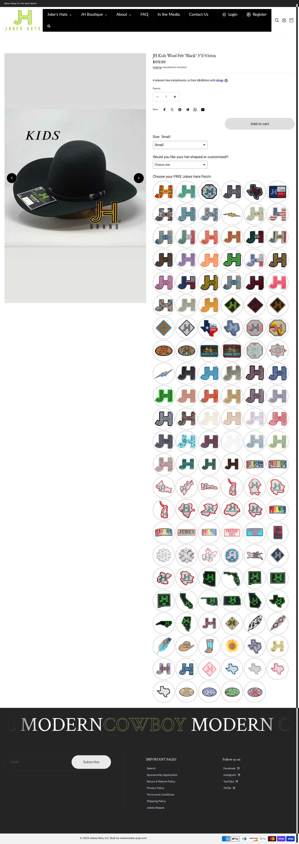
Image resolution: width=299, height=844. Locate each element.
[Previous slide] (12, 178)
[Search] (277, 20)
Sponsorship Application (162, 775)
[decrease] (157, 96)
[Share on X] (172, 109)
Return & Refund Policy (161, 781)
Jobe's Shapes (155, 807)
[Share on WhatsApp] (195, 109)
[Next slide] (139, 178)
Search (151, 768)
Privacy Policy (155, 788)
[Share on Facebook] (164, 109)
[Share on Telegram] (187, 109)
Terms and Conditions (160, 794)
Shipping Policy (156, 801)
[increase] (175, 96)
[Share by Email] (203, 109)
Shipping (157, 67)
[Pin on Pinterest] (180, 109)
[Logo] (22, 20)
